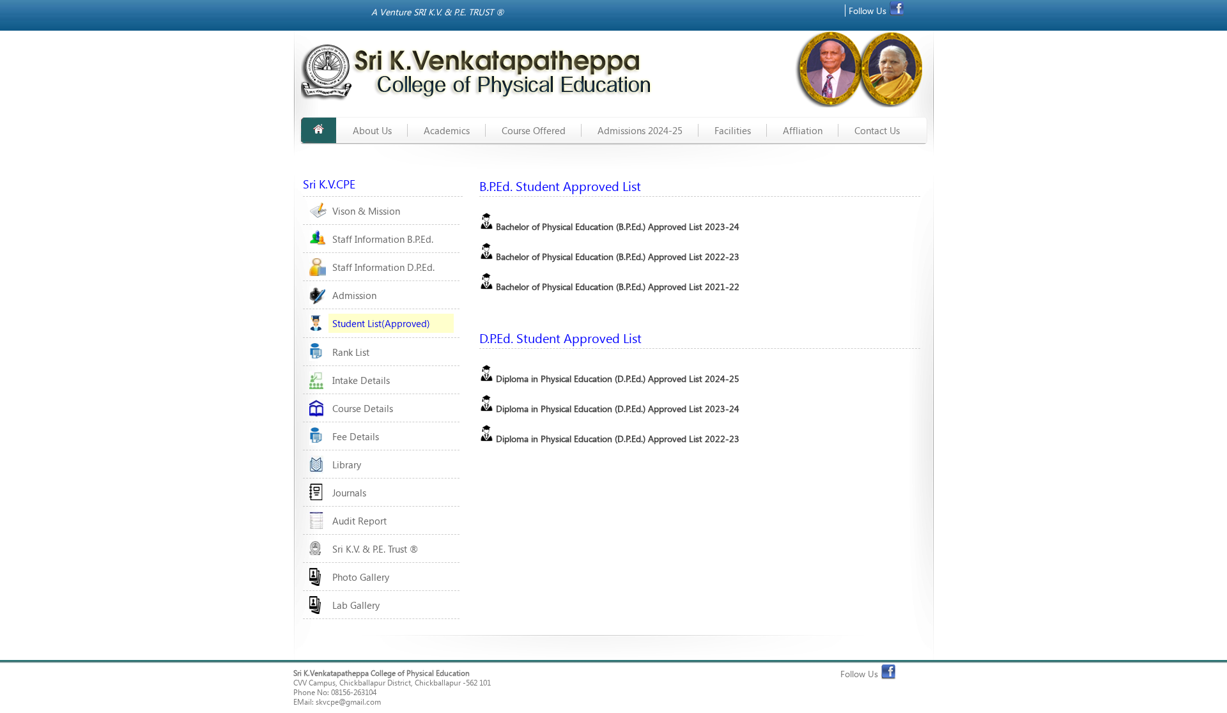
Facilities (732, 130)
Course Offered (534, 130)
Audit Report (359, 520)
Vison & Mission (366, 210)
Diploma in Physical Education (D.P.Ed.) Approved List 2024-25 (616, 378)
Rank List (350, 352)
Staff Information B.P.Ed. (382, 239)
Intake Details (361, 380)
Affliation (802, 130)
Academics (447, 130)
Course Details (362, 408)
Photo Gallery (360, 577)
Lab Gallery (356, 605)
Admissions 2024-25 (640, 130)
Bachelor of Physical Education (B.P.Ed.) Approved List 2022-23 (616, 256)
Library (346, 464)
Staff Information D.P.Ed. (383, 267)
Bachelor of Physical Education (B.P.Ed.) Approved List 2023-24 (616, 226)
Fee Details (355, 436)
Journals (349, 492)
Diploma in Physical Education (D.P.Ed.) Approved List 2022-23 (616, 439)
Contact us (877, 130)
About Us (372, 130)
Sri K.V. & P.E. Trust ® (375, 548)
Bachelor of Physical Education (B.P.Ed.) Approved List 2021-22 (616, 286)
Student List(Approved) (381, 323)
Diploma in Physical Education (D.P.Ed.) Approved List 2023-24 (616, 408)
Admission (354, 295)
